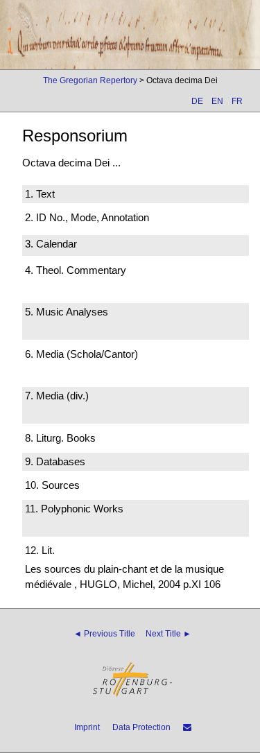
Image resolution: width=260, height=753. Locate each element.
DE (197, 101)
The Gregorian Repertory (90, 80)
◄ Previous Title (104, 634)
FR (237, 101)
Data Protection (141, 727)
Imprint (87, 727)
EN (217, 101)
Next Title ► (168, 634)
